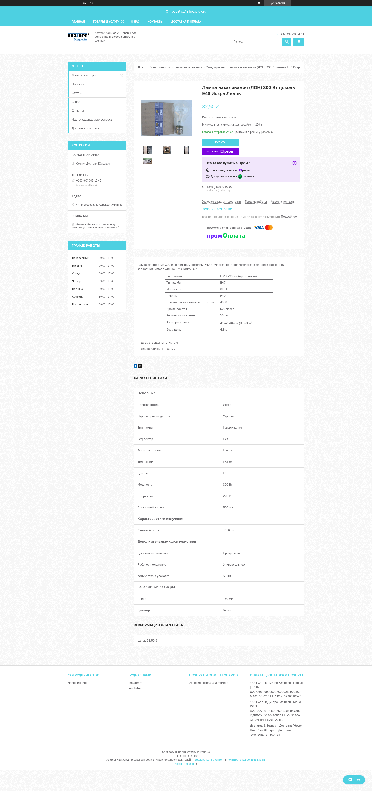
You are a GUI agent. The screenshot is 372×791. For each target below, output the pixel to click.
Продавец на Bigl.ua (186, 755)
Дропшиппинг (77, 682)
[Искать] (286, 42)
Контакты (155, 21)
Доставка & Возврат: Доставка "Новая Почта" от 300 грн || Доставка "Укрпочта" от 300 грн (276, 730)
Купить (220, 142)
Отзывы (78, 110)
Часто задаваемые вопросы (92, 119)
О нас (135, 21)
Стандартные (215, 67)
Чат (357, 780)
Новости (78, 84)
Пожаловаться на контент (209, 759)
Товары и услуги (106, 21)
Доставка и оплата (186, 21)
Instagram (135, 682)
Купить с (212, 151)
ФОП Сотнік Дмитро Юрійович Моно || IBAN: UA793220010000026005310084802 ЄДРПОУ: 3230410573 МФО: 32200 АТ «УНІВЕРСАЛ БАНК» (277, 711)
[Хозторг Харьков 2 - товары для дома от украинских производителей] (78, 36)
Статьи (77, 93)
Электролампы (159, 67)
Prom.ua (205, 752)
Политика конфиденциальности (246, 759)
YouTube (135, 688)
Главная (78, 21)
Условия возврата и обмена (208, 682)
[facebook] (135, 366)
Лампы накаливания (188, 67)
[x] (140, 366)
